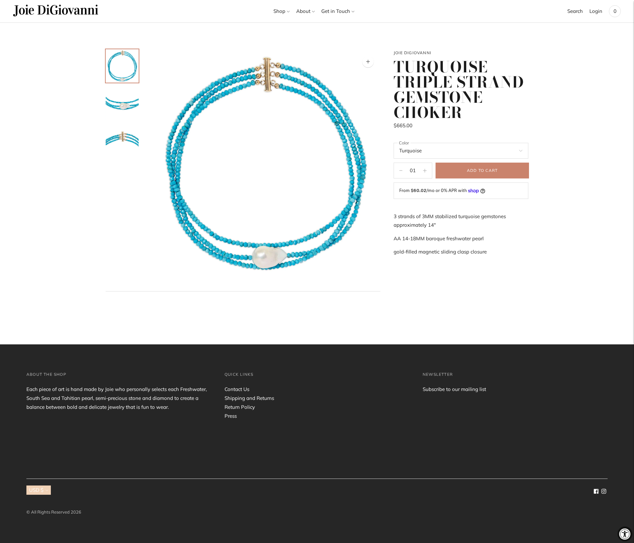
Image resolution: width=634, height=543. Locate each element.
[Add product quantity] (401, 170)
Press (231, 416)
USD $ (36, 490)
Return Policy (240, 407)
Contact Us (237, 389)
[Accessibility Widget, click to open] (624, 533)
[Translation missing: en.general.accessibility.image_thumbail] (122, 66)
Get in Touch (335, 11)
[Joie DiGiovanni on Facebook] (596, 492)
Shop (279, 11)
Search (575, 11)
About (303, 11)
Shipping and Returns (249, 398)
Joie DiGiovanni (412, 52)
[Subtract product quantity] (425, 170)
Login (595, 11)
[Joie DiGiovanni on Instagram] (603, 492)
